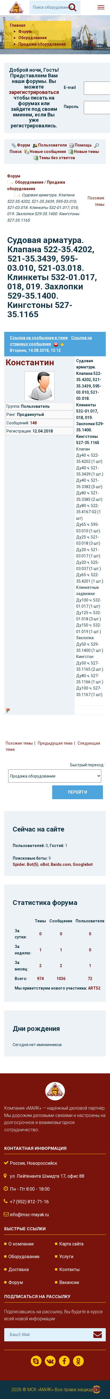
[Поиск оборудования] (72, 7)
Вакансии (69, 1282)
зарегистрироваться (34, 92)
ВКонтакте (50, 1361)
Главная (17, 25)
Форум (23, 145)
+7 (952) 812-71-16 (29, 1201)
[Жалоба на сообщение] (56, 344)
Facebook (64, 1361)
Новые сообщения (47, 151)
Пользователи (52, 145)
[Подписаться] (97, 1334)
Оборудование (29, 182)
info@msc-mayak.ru (29, 1214)
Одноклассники (78, 1361)
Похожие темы (19, 743)
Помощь (83, 145)
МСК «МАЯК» (40, 1389)
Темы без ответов (56, 158)
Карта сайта (71, 1244)
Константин (30, 362)
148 (33, 423)
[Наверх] (62, 344)
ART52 (94, 988)
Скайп (36, 1361)
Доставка (18, 1269)
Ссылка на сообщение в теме (39, 337)
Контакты (69, 1269)
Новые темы (86, 151)
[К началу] (96, 1376)
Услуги (66, 1256)
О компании (21, 1244)
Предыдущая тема (55, 743)
